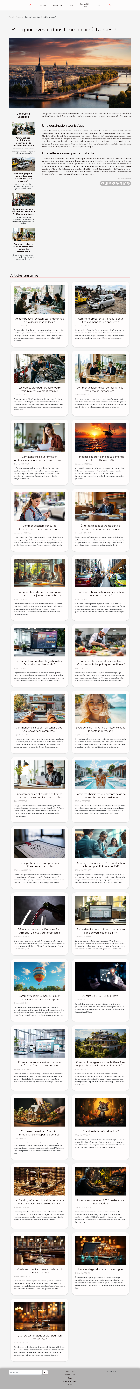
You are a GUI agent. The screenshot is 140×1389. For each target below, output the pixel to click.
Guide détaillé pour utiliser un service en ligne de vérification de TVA (100, 931)
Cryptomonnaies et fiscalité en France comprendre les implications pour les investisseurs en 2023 (39, 797)
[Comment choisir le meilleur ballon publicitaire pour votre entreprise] (39, 976)
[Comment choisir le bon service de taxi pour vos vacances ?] (100, 573)
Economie (43, 5)
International (57, 5)
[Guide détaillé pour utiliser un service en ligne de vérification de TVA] (100, 910)
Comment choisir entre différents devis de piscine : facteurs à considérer (100, 795)
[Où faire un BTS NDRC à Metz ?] (100, 976)
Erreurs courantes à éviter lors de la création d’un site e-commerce (39, 1063)
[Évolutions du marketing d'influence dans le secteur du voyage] (100, 708)
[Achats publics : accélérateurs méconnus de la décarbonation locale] (23, 128)
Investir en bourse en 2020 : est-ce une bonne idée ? (100, 1201)
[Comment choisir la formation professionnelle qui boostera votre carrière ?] (39, 437)
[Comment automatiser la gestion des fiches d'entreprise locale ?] (39, 642)
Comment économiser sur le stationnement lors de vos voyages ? (39, 527)
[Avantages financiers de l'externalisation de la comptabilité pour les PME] (100, 844)
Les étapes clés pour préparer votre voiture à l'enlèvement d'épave (23, 212)
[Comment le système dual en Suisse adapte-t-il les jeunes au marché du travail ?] (39, 573)
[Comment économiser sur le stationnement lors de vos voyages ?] (39, 506)
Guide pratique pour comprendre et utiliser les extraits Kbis (39, 864)
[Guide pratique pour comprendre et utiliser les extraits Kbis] (39, 844)
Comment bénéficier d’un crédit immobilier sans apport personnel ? (39, 1132)
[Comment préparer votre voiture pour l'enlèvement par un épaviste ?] (23, 164)
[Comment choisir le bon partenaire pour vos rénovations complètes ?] (39, 708)
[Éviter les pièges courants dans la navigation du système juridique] (100, 506)
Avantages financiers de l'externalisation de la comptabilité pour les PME (100, 864)
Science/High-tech (85, 5)
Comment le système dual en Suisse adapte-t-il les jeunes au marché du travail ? (39, 595)
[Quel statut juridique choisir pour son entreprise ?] (39, 1316)
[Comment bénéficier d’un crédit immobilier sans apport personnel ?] (39, 1112)
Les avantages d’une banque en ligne (100, 1269)
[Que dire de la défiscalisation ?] (100, 1112)
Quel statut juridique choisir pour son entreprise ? (39, 1337)
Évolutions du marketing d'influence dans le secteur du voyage (100, 729)
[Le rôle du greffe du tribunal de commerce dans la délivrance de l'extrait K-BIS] (39, 1181)
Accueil (11, 17)
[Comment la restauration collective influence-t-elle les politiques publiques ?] (100, 642)
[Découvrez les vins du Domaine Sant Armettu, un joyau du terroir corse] (39, 910)
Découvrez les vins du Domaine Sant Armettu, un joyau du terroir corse (39, 931)
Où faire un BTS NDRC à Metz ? (100, 996)
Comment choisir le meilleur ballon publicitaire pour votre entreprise (39, 997)
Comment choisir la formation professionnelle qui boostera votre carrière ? (39, 460)
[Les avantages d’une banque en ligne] (100, 1250)
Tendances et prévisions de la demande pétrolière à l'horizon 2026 (100, 458)
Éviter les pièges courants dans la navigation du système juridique (100, 527)
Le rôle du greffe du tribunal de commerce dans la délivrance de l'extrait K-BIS (39, 1201)
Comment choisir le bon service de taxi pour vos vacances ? (100, 593)
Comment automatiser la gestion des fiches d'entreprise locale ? (39, 662)
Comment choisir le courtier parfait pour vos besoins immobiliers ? (23, 248)
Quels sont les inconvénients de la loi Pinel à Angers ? (39, 1270)
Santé (71, 5)
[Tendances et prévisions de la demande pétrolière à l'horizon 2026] (100, 437)
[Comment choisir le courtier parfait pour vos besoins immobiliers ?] (23, 234)
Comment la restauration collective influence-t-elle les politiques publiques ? (100, 662)
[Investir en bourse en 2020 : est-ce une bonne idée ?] (100, 1181)
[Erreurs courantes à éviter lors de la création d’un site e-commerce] (39, 1043)
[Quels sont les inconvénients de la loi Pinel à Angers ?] (39, 1250)
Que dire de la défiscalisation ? (100, 1131)
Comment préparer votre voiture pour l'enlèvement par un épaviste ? (23, 177)
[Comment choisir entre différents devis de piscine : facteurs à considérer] (100, 775)
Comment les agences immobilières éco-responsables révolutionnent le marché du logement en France (100, 1065)
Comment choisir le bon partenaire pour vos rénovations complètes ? (39, 729)
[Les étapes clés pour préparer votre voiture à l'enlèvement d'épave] (23, 199)
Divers (99, 5)
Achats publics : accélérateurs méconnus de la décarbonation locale (23, 142)
